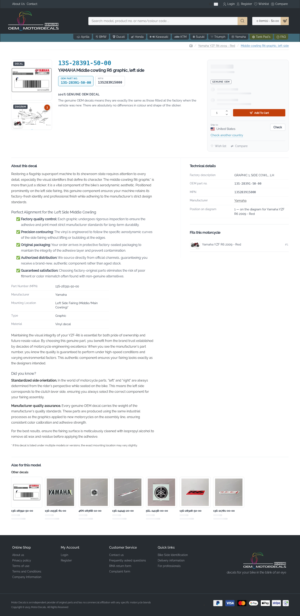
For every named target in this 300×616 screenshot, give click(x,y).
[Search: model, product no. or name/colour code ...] (242, 21)
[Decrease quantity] (227, 114)
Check (277, 127)
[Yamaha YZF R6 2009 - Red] (17, 123)
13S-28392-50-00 (22, 510)
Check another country (227, 135)
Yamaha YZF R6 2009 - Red (216, 45)
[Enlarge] (31, 80)
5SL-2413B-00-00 (157, 510)
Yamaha (240, 201)
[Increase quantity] (227, 111)
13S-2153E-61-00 (55, 510)
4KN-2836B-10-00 (90, 510)
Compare (239, 146)
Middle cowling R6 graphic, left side (265, 45)
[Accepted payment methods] (248, 603)
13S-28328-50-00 (190, 510)
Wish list (218, 146)
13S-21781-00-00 (224, 510)
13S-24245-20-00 (123, 510)
